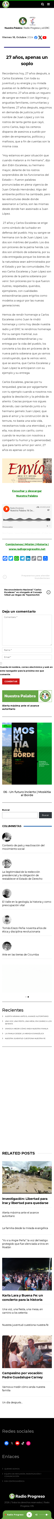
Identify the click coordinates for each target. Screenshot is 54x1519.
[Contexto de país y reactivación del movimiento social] (7, 837)
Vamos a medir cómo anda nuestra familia (26, 1029)
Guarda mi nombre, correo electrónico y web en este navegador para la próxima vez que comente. (26, 671)
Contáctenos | (15, 544)
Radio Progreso (7, 533)
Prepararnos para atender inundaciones (35, 576)
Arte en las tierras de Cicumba (20, 954)
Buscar (6, 810)
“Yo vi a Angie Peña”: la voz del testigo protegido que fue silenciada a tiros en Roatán (25, 1244)
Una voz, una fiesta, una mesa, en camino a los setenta (22, 1311)
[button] (25, 996)
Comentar (10, 681)
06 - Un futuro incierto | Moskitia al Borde (27, 793)
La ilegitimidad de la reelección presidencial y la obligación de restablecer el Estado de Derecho (22, 875)
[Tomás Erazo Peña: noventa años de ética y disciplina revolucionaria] (7, 919)
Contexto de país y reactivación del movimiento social (23, 847)
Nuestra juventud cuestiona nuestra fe (25, 1038)
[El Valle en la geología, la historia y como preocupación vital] (7, 893)
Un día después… (12, 1402)
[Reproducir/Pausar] (29, 1514)
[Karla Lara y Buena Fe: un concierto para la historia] (27, 1274)
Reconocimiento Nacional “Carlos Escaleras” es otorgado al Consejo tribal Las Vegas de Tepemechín (23, 592)
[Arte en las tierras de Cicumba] (7, 946)
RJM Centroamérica (14, 1481)
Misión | (30, 544)
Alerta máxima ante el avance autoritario (27, 1016)
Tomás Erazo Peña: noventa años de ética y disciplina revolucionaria (24, 930)
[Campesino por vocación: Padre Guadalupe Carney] (27, 1351)
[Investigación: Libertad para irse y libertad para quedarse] (27, 1177)
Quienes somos (11, 1469)
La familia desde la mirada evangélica (24, 1033)
